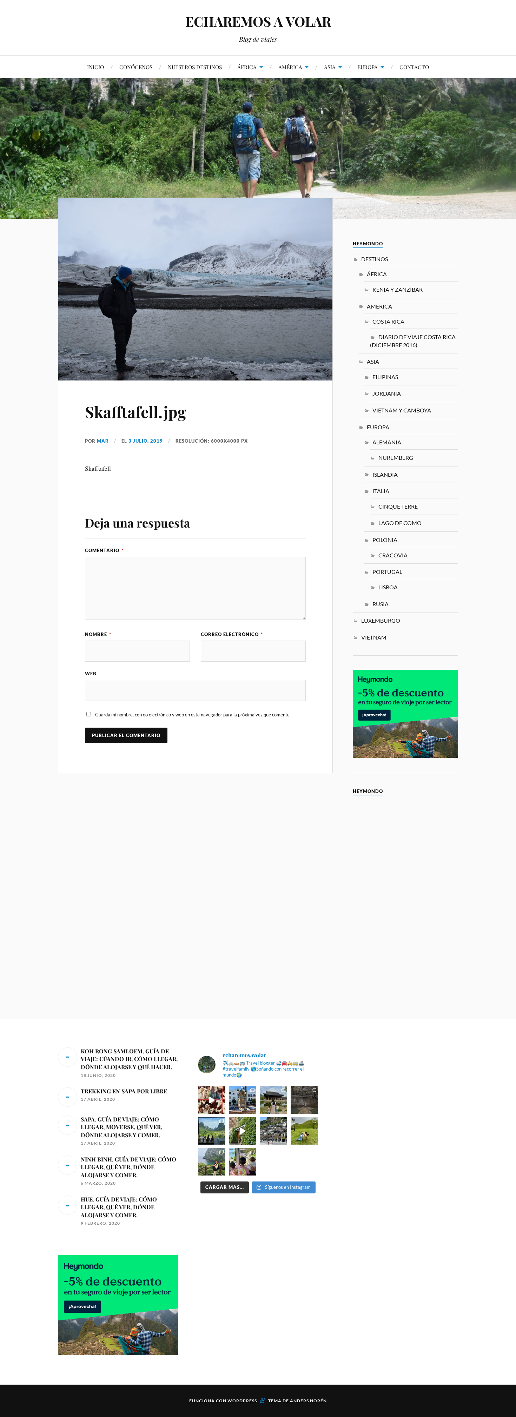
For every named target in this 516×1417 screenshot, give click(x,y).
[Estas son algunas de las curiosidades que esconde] (242, 1100)
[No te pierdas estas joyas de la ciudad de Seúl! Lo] (273, 1100)
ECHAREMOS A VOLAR (258, 21)
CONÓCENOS (135, 67)
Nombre (98, 634)
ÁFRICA (247, 67)
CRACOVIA (393, 555)
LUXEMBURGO (380, 620)
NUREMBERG (395, 457)
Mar (103, 441)
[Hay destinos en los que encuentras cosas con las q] (211, 1100)
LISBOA (388, 587)
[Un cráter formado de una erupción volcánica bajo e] (211, 1162)
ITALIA (380, 491)
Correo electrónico (232, 634)
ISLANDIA (385, 474)
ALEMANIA (386, 442)
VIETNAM (373, 637)
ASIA (330, 67)
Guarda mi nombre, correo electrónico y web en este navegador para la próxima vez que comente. (193, 714)
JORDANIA (386, 393)
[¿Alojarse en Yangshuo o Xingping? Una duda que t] (211, 1131)
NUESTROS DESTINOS (195, 67)
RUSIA (380, 604)
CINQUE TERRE (398, 506)
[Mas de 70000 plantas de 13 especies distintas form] (242, 1131)
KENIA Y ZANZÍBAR (397, 289)
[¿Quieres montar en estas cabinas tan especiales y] (242, 1162)
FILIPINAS (385, 376)
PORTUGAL (387, 571)
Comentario (104, 550)
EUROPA (367, 67)
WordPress (242, 1400)
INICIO (95, 67)
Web (91, 673)
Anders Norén (308, 1400)
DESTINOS (374, 259)
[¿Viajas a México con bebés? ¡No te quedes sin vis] (304, 1100)
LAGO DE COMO (400, 522)
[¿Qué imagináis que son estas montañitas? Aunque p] (304, 1131)
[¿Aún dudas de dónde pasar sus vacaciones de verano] (273, 1131)
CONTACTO (414, 67)
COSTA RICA (388, 321)
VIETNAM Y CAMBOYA (401, 410)
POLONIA (384, 539)
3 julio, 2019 (145, 441)
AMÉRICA (290, 67)
